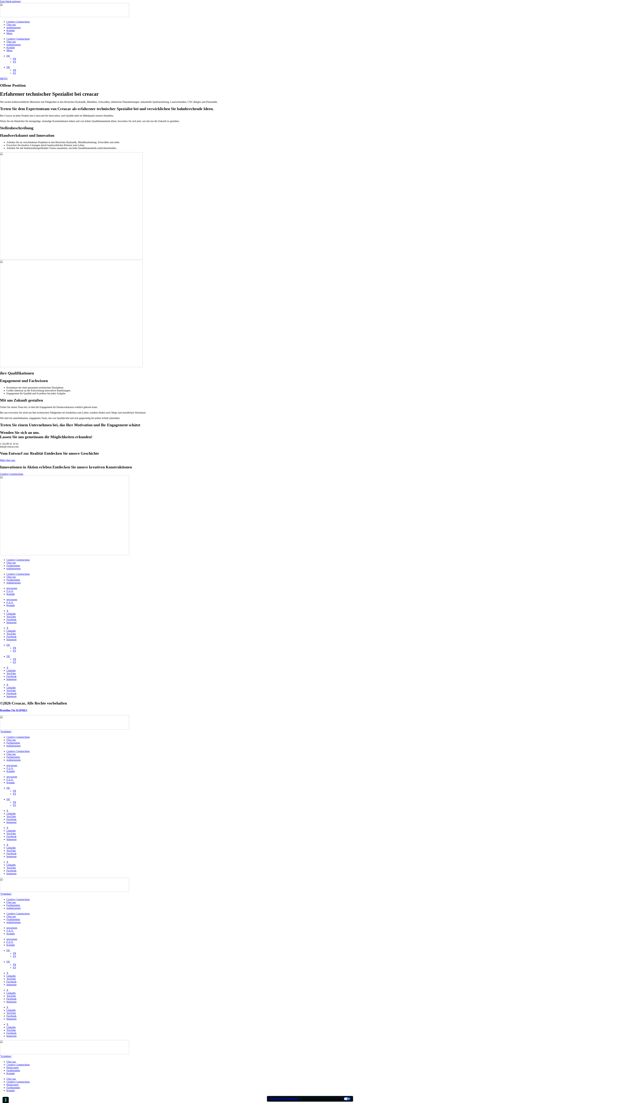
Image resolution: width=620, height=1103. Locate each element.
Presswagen (12, 1067)
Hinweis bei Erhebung (283, 1098)
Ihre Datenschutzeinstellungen (322, 1098)
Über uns (11, 24)
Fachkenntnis (13, 565)
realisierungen (13, 27)
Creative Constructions (18, 21)
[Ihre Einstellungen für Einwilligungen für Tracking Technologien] (6, 1100)
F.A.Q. (10, 591)
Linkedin (11, 613)
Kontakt (10, 30)
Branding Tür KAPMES (13, 710)
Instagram (11, 622)
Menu (9, 33)
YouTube (11, 616)
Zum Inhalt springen (10, 1)
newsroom (11, 588)
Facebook (11, 619)
